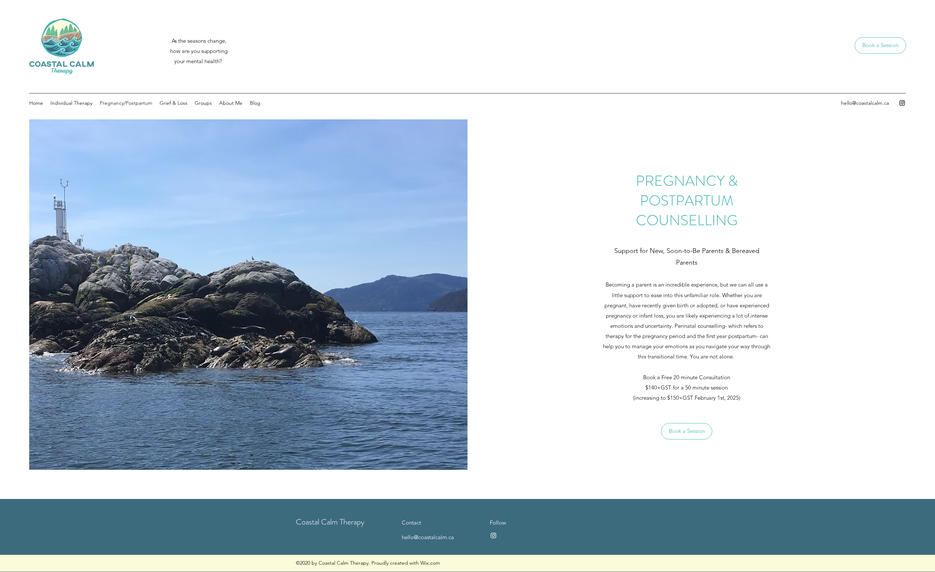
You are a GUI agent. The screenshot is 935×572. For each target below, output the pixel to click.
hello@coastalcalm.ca (865, 103)
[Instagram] (902, 103)
